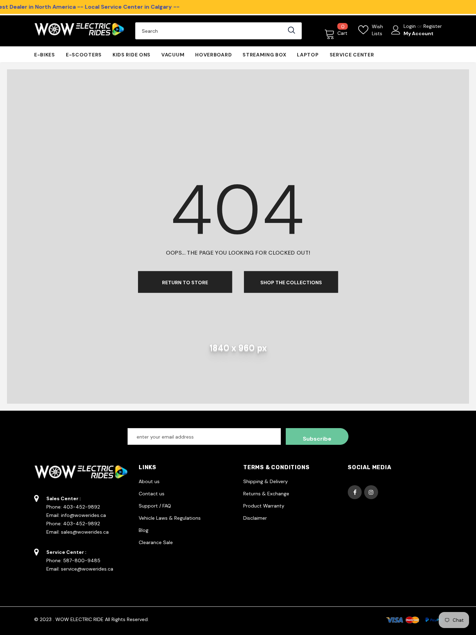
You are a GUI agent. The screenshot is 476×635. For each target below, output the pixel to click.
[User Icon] (396, 29)
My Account (418, 33)
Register (432, 26)
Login (410, 26)
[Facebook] (355, 492)
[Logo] (79, 30)
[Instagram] (371, 492)
